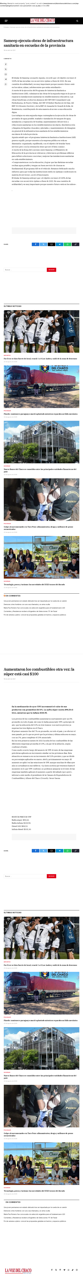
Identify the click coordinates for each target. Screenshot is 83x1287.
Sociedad (7, 466)
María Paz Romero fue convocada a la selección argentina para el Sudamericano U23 (34, 608)
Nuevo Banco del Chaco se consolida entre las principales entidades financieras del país (40, 470)
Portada (6, 27)
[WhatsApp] (6, 84)
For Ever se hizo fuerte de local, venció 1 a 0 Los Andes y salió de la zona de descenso (40, 359)
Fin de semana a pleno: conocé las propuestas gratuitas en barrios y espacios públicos (35, 615)
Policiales (7, 410)
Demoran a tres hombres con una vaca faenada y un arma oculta (27, 604)
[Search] (77, 20)
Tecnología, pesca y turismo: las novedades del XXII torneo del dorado (34, 584)
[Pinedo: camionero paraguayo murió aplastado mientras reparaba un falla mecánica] (41, 386)
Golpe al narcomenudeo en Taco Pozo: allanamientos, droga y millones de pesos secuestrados (38, 528)
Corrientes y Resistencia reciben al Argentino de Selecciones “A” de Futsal (30, 611)
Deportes (7, 355)
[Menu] (6, 20)
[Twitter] (6, 69)
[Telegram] (6, 79)
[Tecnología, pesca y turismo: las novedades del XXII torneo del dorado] (41, 557)
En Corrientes (13, 596)
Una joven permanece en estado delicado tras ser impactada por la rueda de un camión (35, 601)
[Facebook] (6, 64)
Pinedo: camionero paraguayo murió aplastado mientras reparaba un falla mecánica (40, 414)
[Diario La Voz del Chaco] (42, 20)
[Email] (6, 74)
